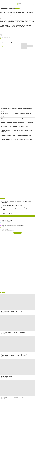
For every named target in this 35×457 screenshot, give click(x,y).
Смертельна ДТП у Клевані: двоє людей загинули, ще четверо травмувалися (16, 201)
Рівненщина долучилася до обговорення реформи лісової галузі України (17, 122)
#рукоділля (5, 32)
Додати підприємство (17, 232)
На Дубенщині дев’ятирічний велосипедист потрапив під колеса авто (16, 126)
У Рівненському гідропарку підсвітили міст (11, 205)
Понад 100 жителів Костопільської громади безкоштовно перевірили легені (16, 114)
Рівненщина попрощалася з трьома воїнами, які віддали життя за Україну (17, 208)
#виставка (9, 32)
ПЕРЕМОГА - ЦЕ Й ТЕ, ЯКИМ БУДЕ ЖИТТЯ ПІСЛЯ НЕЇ (12, 311)
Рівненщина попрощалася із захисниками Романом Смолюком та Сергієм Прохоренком (17, 212)
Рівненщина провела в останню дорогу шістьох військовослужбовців (16, 135)
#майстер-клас (13, 32)
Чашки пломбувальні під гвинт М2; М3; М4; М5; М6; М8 (13, 332)
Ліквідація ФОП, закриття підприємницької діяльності (13, 397)
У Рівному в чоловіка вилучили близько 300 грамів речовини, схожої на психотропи (16, 131)
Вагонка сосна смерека (6, 376)
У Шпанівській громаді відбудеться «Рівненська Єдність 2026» (14, 118)
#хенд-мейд (2, 32)
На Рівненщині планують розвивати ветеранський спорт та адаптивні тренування (16, 109)
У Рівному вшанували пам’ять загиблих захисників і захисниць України (16, 139)
